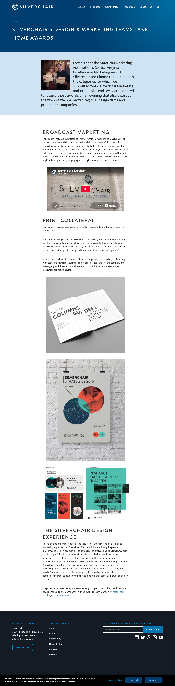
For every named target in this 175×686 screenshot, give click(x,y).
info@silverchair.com (23, 638)
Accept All (153, 680)
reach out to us (61, 595)
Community (55, 638)
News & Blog (55, 644)
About (52, 628)
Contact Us (22, 647)
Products (54, 633)
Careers (53, 649)
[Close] (171, 680)
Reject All (134, 680)
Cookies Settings (114, 680)
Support (53, 654)
